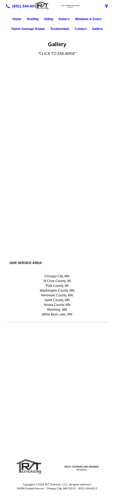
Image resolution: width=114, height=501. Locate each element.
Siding (48, 19)
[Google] (106, 6)
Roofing (32, 19)
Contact (81, 29)
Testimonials (59, 29)
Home (16, 19)
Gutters (64, 19)
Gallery (97, 29)
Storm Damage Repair (28, 29)
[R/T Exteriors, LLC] (57, 5)
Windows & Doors (88, 19)
